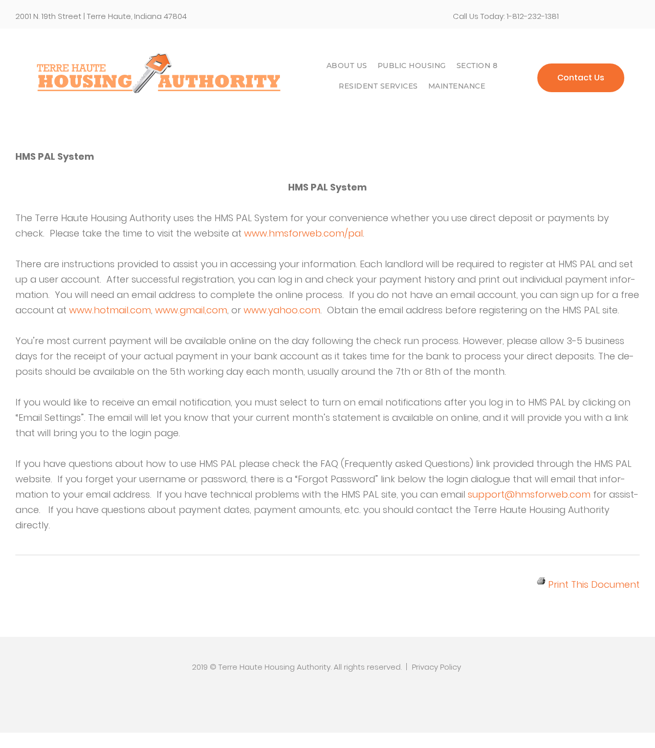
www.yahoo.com (282, 310)
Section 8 (477, 65)
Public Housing (412, 65)
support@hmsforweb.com (529, 494)
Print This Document (592, 584)
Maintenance (457, 86)
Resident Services (378, 86)
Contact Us (580, 77)
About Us (346, 65)
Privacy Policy (436, 666)
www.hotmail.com (110, 310)
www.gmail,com (191, 310)
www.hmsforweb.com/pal (303, 233)
